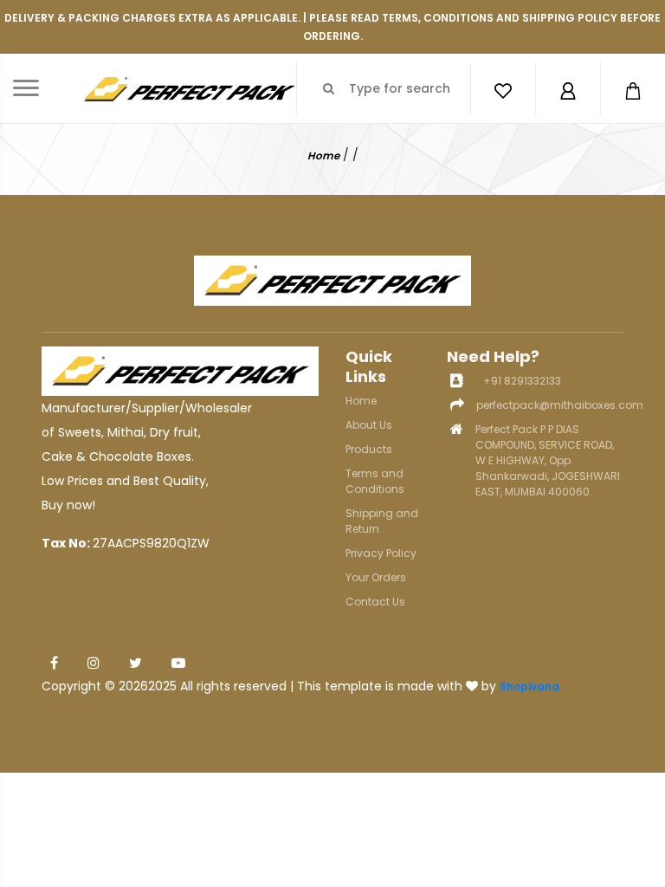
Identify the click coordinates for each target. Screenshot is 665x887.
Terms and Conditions (374, 481)
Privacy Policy (380, 553)
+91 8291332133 (522, 380)
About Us (368, 425)
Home (323, 155)
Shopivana (529, 686)
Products (368, 449)
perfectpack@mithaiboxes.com (559, 405)
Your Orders (375, 577)
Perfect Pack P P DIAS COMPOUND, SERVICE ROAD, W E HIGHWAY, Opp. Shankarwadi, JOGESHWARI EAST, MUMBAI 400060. (547, 460)
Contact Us (375, 601)
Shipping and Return (381, 521)
